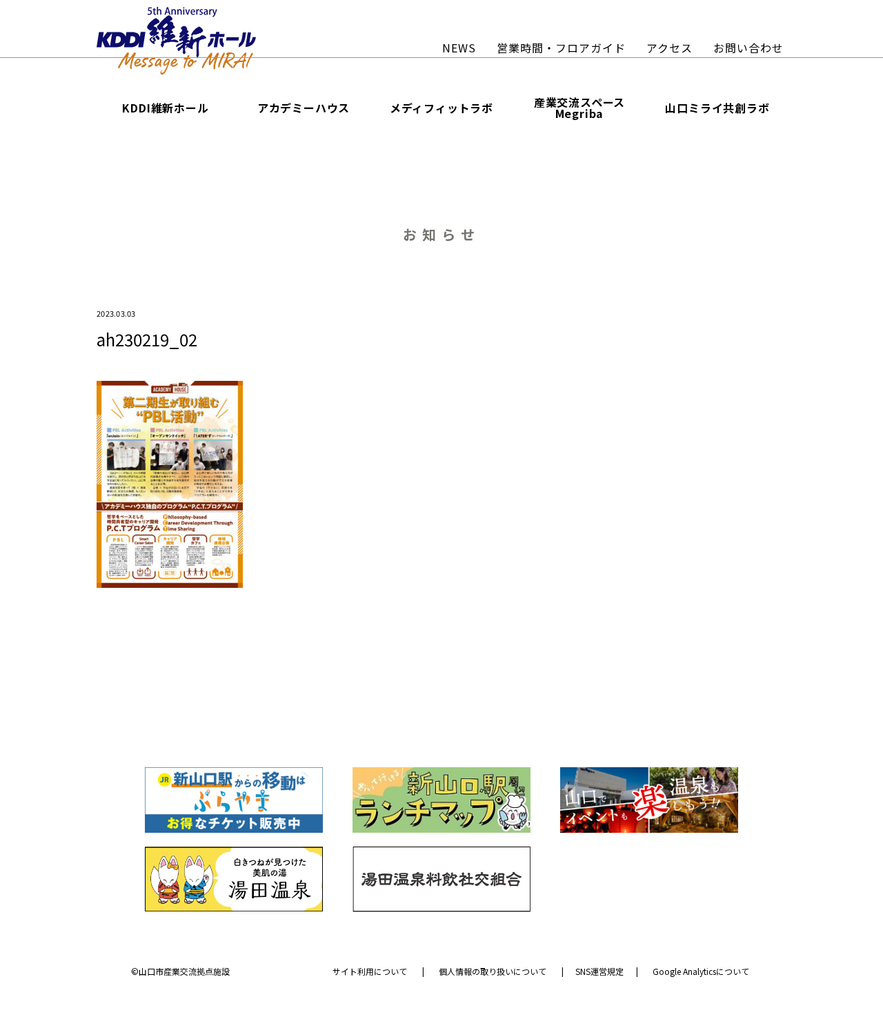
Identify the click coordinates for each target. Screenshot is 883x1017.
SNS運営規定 (599, 971)
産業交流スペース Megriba (579, 108)
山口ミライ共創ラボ (717, 107)
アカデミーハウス (303, 107)
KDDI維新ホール (165, 107)
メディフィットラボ (441, 107)
